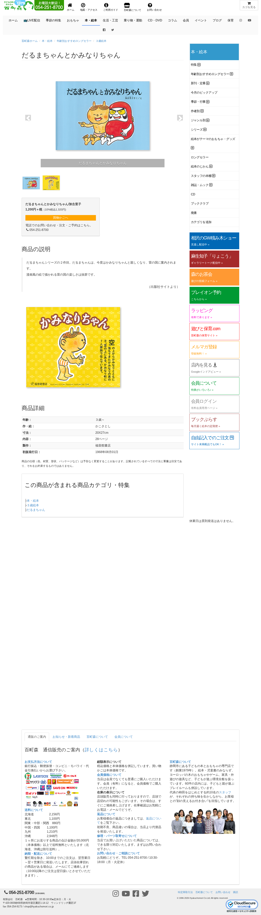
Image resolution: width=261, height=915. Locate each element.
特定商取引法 (185, 892)
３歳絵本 (101, 40)
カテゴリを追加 (201, 222)
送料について (34, 809)
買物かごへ (60, 217)
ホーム (13, 20)
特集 (194, 64)
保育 (231, 20)
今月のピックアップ (204, 92)
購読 (235, 892)
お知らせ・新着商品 (66, 736)
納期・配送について (38, 853)
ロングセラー (200, 157)
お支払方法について (38, 761)
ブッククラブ (200, 203)
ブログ (217, 20)
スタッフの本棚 (201, 175)
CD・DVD (155, 20)
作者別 (195, 111)
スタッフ (225, 792)
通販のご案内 (37, 736)
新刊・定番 (198, 83)
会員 (186, 20)
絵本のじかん (200, 166)
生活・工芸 (110, 20)
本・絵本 (91, 20)
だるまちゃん (36, 509)
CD (193, 194)
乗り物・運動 (133, 20)
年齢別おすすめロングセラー (74, 40)
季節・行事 (198, 101)
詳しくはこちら (101, 749)
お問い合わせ (223, 892)
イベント (201, 20)
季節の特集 (53, 20)
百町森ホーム (30, 40)
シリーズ (197, 129)
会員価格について (109, 774)
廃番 (194, 212)
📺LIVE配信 (32, 20)
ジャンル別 (198, 120)
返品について (106, 814)
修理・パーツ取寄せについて (117, 835)
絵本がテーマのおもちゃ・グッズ (213, 139)
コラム (172, 20)
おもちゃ (73, 20)
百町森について (97, 736)
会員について (123, 736)
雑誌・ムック (200, 185)
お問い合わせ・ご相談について (118, 853)
